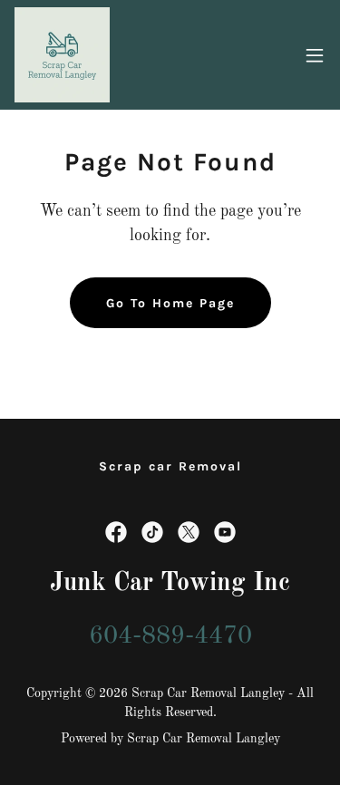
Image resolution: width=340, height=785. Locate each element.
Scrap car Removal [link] (170, 466)
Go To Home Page (170, 303)
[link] (62, 54)
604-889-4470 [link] (170, 636)
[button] (314, 55)
